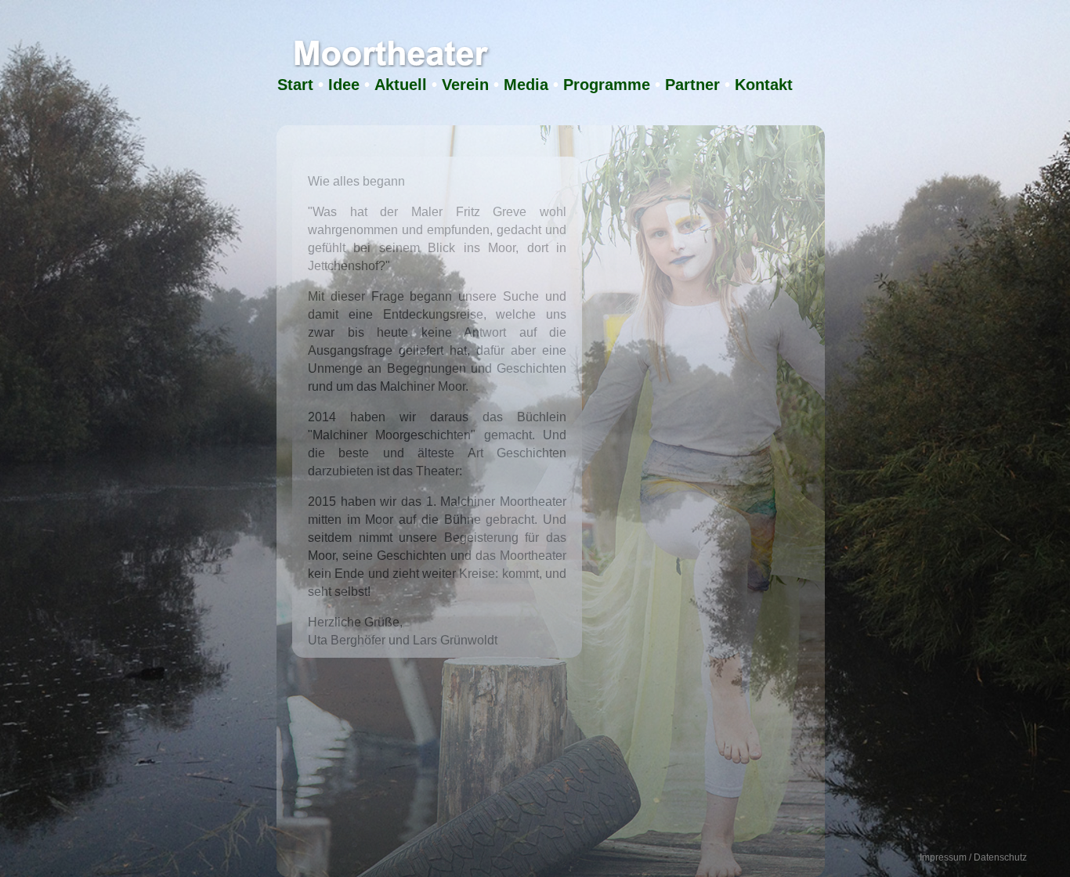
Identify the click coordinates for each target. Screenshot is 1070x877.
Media (526, 84)
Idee (344, 84)
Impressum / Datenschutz (973, 857)
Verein (465, 84)
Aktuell (400, 84)
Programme (606, 84)
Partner (692, 84)
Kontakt (764, 84)
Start (295, 84)
